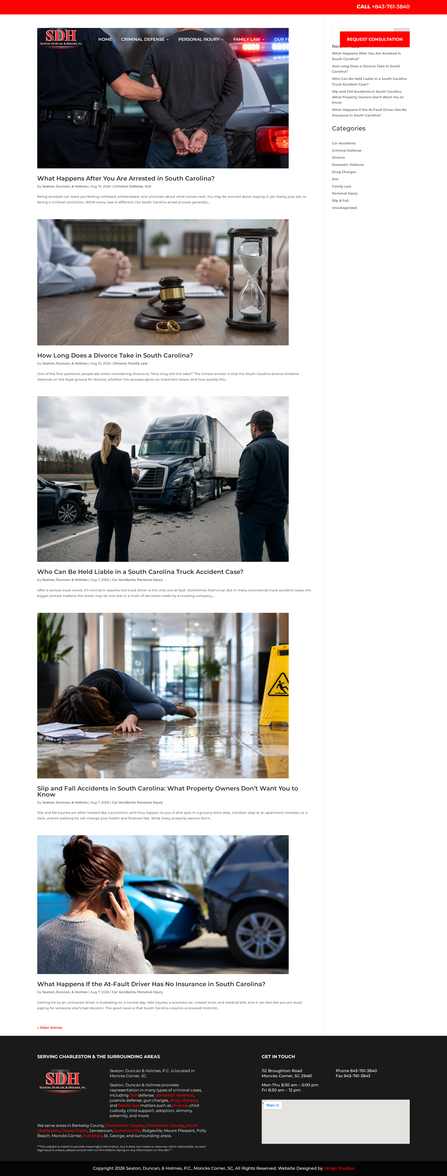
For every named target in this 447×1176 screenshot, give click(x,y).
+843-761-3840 (391, 6)
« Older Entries (49, 1028)
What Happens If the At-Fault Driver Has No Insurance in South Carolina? (151, 984)
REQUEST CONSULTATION (375, 39)
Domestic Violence (348, 165)
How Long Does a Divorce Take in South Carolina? (115, 355)
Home (105, 39)
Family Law (247, 39)
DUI (148, 186)
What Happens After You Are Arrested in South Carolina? (126, 178)
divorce (179, 1105)
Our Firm (285, 39)
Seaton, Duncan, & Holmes (65, 186)
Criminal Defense (143, 39)
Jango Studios (339, 1168)
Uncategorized (344, 208)
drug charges (184, 1100)
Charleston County (165, 1125)
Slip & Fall (340, 200)
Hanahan (92, 1135)
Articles (320, 39)
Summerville (127, 1130)
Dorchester (117, 1125)
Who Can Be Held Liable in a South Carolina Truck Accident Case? (140, 572)
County (137, 1125)
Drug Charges (344, 172)
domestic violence (174, 1095)
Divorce (120, 363)
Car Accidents (123, 580)
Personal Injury (199, 39)
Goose (67, 1130)
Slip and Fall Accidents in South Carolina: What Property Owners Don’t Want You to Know (167, 791)
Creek (81, 1130)
